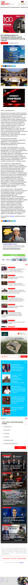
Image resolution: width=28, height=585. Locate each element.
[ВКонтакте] (3, 66)
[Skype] (13, 66)
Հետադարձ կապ (6, 558)
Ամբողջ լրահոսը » (14, 329)
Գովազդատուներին (21, 558)
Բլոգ (3, 362)
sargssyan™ (22, 562)
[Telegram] (15, 66)
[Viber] (9, 66)
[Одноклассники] (2, 66)
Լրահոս (3, 264)
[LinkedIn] (7, 66)
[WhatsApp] (11, 66)
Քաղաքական (4, 43)
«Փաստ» (12, 216)
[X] (5, 66)
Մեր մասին (13, 558)
